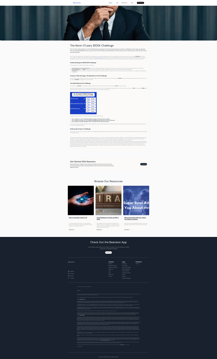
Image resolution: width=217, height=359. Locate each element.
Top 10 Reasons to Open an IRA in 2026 (108, 218)
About (117, 2)
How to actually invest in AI (78, 217)
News (132, 2)
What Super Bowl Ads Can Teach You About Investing (135, 218)
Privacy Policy (122, 344)
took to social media (99, 57)
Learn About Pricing (82, 299)
